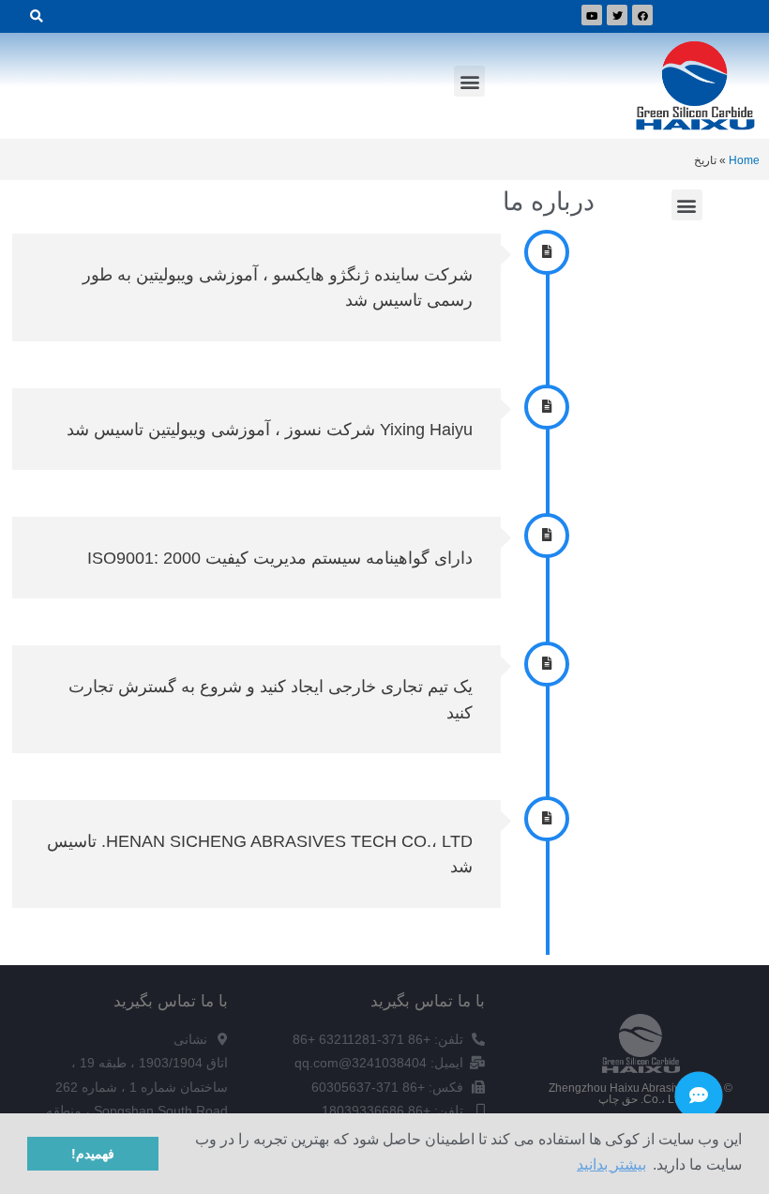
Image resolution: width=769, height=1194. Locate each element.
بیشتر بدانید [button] (611, 1164)
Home (744, 160)
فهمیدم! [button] (92, 1153)
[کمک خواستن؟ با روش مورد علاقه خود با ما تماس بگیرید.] (698, 1095)
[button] (469, 81)
